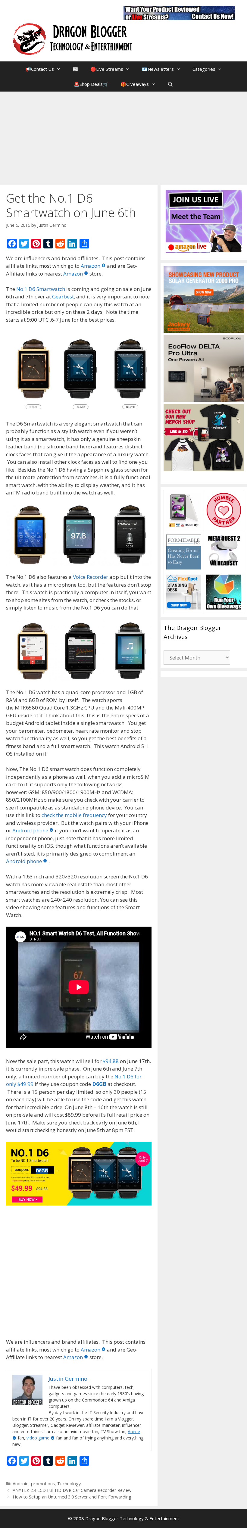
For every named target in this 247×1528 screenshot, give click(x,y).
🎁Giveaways (134, 84)
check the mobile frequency (74, 815)
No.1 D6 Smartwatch (40, 288)
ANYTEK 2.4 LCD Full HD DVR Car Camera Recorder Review (72, 1490)
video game (38, 1438)
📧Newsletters (158, 69)
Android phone (30, 830)
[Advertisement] (123, 137)
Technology (69, 1483)
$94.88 (111, 1061)
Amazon (90, 265)
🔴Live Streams (106, 69)
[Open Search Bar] (170, 84)
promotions (43, 1483)
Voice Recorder (90, 576)
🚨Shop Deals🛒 (91, 84)
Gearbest (63, 296)
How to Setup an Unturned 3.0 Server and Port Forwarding (72, 1497)
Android (21, 1483)
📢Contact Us (39, 69)
